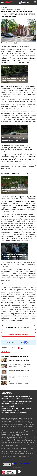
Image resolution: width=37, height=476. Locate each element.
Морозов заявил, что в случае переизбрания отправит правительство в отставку (21, 382)
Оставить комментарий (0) (18, 334)
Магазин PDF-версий (24, 398)
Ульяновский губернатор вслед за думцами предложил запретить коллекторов (21, 359)
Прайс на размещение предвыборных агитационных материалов (16, 409)
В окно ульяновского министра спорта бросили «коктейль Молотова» (20, 365)
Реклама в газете (8, 398)
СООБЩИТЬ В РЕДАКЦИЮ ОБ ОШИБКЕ (14, 413)
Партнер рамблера (17, 467)
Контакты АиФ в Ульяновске (12, 403)
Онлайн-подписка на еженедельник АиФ (17, 401)
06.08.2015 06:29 (6, 7)
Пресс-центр (26, 396)
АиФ (15, 43)
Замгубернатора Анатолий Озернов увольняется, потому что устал (19, 371)
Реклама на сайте (8, 406)
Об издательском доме (10, 396)
